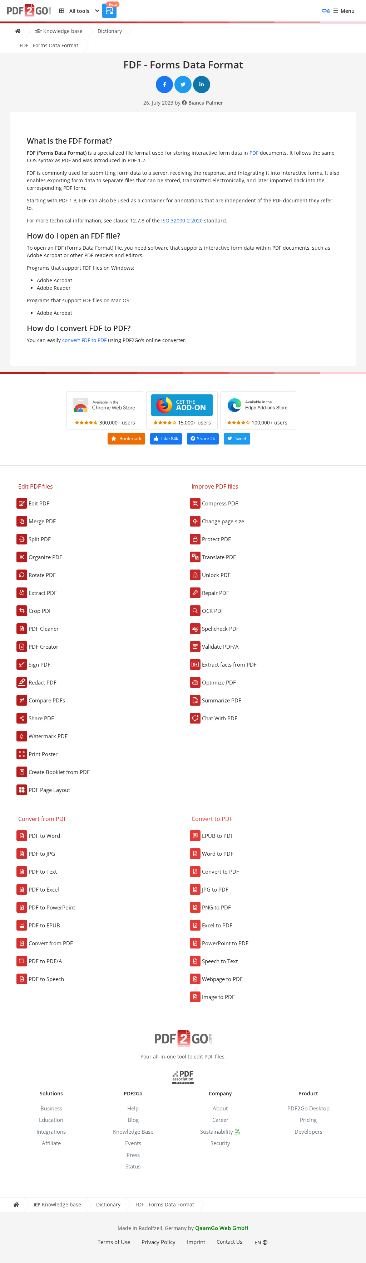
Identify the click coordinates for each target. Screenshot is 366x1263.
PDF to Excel (44, 889)
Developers (308, 1131)
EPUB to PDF (217, 835)
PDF (253, 152)
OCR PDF (213, 610)
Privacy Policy (158, 1241)
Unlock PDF (216, 574)
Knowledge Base (133, 1131)
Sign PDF (39, 664)
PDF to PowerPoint (52, 907)
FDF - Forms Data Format (49, 45)
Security (220, 1143)
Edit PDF (39, 503)
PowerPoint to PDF (225, 943)
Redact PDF (42, 682)
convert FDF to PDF (84, 340)
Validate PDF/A (220, 646)
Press (133, 1154)
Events (133, 1143)
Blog (133, 1119)
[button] (79, 10)
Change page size (223, 521)
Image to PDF (218, 996)
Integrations (51, 1131)
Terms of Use (114, 1241)
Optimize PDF (219, 682)
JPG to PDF (215, 889)
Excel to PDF (217, 925)
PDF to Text (43, 871)
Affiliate (51, 1143)
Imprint (196, 1241)
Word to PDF (217, 853)
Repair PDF (215, 592)
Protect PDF (216, 539)
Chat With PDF (219, 718)
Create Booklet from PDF (59, 771)
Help (133, 1108)
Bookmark (130, 438)
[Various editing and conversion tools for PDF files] (33, 11)
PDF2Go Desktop (308, 1108)
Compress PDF (220, 503)
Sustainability (216, 1131)
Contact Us (229, 1241)
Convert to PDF (220, 871)
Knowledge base (62, 31)
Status (132, 1166)
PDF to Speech (46, 979)
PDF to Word (44, 835)
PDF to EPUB (44, 925)
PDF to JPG (42, 853)
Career (220, 1119)
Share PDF (41, 718)
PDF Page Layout (49, 789)
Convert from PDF (51, 943)
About (220, 1108)
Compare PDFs (47, 700)
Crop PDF (40, 610)
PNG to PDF (216, 907)
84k (169, 438)
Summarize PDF (221, 700)
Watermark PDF (48, 736)
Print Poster (43, 754)
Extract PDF (43, 592)
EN (258, 1242)
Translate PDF (219, 557)
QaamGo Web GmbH (221, 1227)
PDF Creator (43, 646)
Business (51, 1108)
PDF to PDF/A (45, 961)
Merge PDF (42, 521)
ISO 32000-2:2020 (182, 220)
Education (51, 1119)
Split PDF (40, 539)
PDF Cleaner (44, 628)
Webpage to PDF (222, 979)
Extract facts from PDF (229, 664)
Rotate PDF (42, 574)
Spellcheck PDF (220, 628)
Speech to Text (220, 961)
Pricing (308, 1119)
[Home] (17, 31)
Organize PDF (45, 557)
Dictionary (110, 31)
